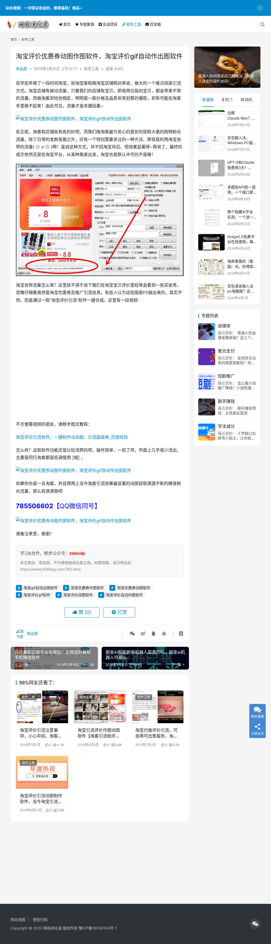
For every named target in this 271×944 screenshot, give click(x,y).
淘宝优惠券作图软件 (87, 587)
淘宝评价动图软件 (78, 595)
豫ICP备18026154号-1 (98, 928)
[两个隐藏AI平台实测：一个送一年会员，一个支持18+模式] (211, 217)
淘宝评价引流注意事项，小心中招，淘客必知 (41, 733)
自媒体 (224, 325)
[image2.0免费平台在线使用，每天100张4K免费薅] (211, 242)
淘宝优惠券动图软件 (133, 587)
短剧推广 (226, 376)
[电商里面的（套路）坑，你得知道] (211, 267)
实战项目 (110, 24)
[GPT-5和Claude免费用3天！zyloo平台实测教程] (211, 168)
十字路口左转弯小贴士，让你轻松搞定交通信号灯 (237, 438)
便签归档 (40, 919)
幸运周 (21, 68)
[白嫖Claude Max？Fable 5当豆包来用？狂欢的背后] (211, 118)
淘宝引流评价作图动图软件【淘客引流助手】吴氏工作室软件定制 (99, 733)
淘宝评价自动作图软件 (124, 595)
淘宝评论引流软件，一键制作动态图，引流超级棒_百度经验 (72, 437)
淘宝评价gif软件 (37, 595)
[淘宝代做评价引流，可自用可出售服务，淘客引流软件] (157, 706)
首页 (67, 24)
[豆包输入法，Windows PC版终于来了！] (211, 143)
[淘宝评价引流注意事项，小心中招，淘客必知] (42, 706)
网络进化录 (52, 928)
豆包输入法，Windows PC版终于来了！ (241, 142)
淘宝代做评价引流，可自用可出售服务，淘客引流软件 (156, 733)
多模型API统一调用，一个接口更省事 (241, 192)
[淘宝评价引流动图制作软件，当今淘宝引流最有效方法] (42, 772)
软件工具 (133, 24)
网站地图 (18, 919)
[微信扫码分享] (132, 633)
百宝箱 (155, 24)
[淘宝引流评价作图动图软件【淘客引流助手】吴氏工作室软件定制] (100, 706)
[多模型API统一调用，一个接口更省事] (211, 193)
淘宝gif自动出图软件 (41, 587)
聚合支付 (226, 351)
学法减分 (226, 426)
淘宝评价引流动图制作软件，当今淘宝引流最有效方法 (41, 799)
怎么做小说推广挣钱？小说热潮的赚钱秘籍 (237, 388)
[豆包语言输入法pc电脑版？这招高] (211, 291)
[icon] (255, 924)
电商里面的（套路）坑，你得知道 (240, 266)
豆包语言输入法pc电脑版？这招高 (240, 291)
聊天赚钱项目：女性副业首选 (237, 410)
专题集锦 (86, 24)
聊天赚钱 (226, 401)
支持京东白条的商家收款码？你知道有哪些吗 (237, 363)
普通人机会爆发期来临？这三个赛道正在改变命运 (237, 338)
